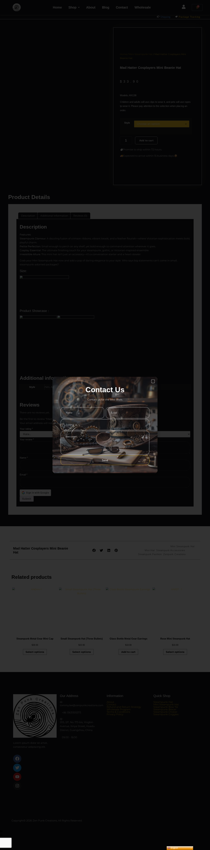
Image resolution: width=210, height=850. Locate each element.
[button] (153, 381)
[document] (105, 425)
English (174, 848)
